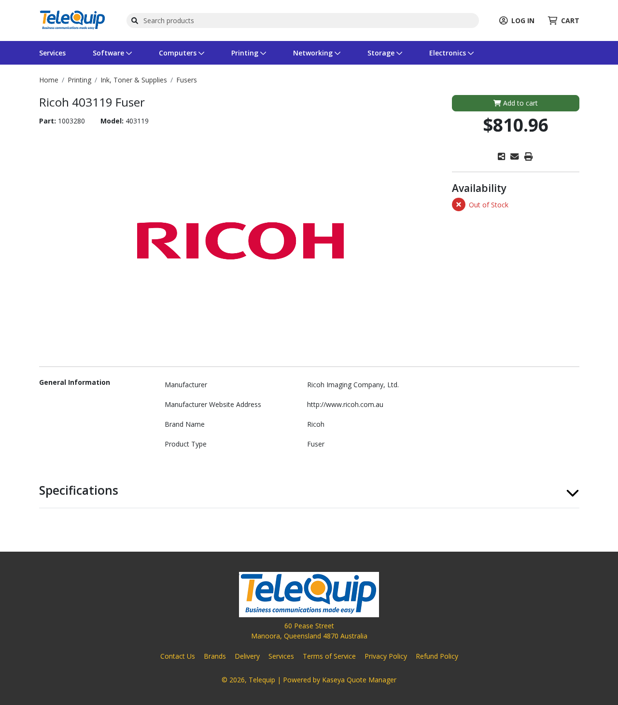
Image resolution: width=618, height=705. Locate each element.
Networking (314, 52)
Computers (178, 52)
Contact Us (177, 656)
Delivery (247, 656)
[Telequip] (72, 19)
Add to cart (519, 103)
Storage (381, 52)
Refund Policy (437, 656)
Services (52, 52)
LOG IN (522, 20)
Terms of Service (329, 656)
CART (570, 20)
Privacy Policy (386, 656)
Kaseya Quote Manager (359, 679)
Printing (245, 52)
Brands (215, 656)
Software (109, 52)
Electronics (448, 52)
